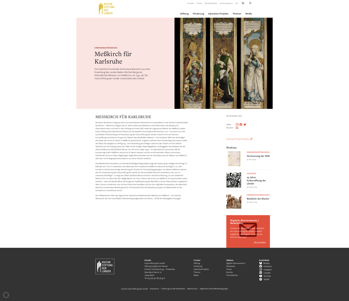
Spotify (266, 279)
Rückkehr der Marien (258, 198)
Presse (199, 3)
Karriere (229, 272)
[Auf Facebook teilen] (241, 124)
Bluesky (266, 263)
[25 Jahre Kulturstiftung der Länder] (233, 186)
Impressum (154, 288)
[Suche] (250, 3)
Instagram (268, 269)
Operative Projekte (201, 269)
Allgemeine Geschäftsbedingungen (214, 288)
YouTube (267, 276)
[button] (6, 295)
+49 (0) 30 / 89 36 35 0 (156, 278)
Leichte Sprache (226, 3)
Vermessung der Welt (258, 155)
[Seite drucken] (237, 128)
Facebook (268, 266)
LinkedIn (267, 272)
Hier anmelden (260, 242)
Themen (197, 272)
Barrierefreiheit (211, 3)
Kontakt (190, 3)
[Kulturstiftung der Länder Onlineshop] (243, 3)
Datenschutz (192, 288)
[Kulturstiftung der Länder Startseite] (106, 8)
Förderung (198, 266)
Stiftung (197, 263)
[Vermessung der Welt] (233, 165)
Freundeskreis (232, 275)
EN (236, 3)
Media (196, 275)
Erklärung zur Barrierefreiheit (173, 288)
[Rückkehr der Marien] (233, 208)
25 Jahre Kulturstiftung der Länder (256, 180)
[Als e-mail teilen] (237, 124)
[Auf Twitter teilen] (244, 124)
